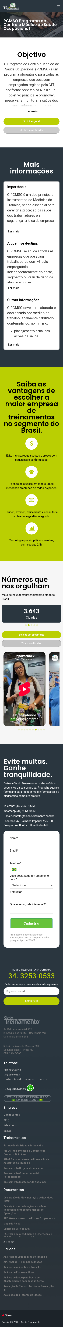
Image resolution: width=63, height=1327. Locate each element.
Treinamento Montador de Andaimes (25, 1182)
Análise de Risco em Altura (19, 1272)
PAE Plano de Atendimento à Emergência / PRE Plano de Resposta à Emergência (28, 1236)
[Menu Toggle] (58, 6)
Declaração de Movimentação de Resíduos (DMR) (28, 1199)
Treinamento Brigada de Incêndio (23, 1168)
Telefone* (15, 863)
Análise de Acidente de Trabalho (22, 1267)
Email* (14, 850)
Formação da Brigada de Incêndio (23, 1145)
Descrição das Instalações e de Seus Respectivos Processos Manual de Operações (25, 1210)
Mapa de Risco (12, 1223)
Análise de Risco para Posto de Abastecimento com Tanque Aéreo (24, 1279)
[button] (32, 111)
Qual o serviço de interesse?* (28, 904)
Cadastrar (31, 923)
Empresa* (16, 891)
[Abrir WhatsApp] (54, 1318)
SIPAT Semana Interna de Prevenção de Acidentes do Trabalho (26, 1161)
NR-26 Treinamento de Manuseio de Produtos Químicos (24, 1152)
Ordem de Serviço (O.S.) (17, 1228)
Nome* (14, 838)
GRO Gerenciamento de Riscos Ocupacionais (30, 1218)
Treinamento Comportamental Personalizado (21, 1175)
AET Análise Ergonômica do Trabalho (25, 1256)
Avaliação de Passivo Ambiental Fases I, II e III (29, 1288)
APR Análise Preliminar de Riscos (23, 1262)
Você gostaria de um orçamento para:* (29, 877)
